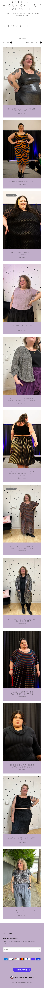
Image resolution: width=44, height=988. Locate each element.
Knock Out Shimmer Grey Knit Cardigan (22, 399)
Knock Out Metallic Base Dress (22, 110)
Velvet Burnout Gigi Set (22, 839)
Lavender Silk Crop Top (22, 326)
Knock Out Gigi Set (22, 182)
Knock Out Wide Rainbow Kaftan (22, 693)
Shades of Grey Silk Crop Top (22, 912)
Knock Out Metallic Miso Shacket (22, 620)
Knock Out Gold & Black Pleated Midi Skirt (22, 473)
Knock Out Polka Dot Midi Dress (22, 254)
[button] (4, 5)
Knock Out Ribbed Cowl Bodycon (22, 766)
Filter (6, 42)
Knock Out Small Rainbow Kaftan (22, 547)
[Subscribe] (39, 949)
